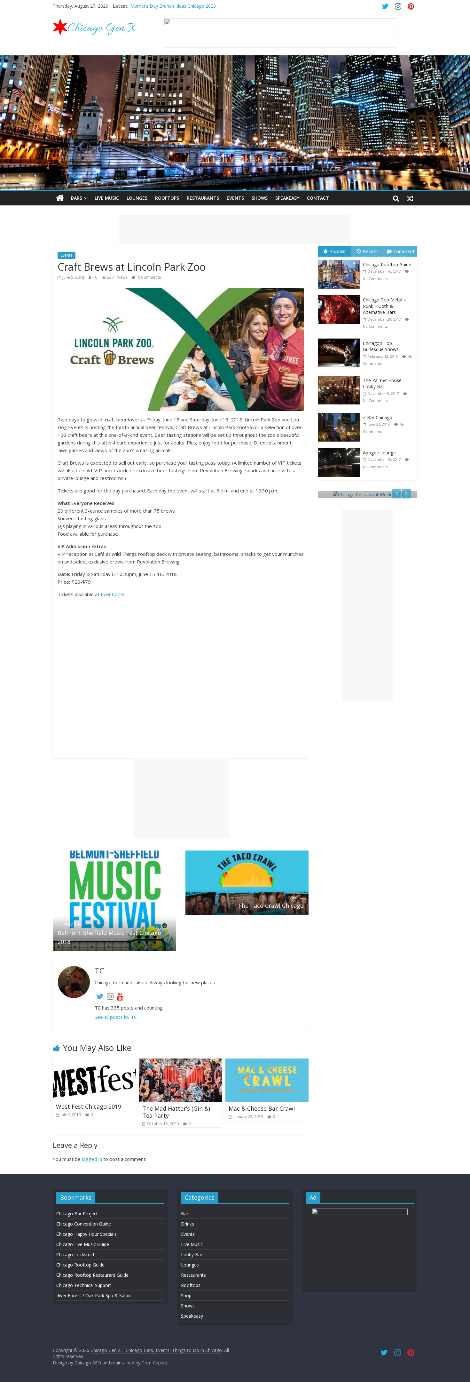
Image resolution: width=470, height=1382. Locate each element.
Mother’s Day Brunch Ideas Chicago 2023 (173, 6)
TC (95, 277)
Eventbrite (112, 594)
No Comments (375, 278)
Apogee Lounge (379, 453)
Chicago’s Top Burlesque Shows (381, 346)
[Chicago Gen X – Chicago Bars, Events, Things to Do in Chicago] (60, 198)
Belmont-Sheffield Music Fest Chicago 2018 (109, 933)
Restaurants (203, 198)
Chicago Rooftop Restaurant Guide (92, 1275)
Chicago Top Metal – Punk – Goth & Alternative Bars (384, 306)
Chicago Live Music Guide (82, 1244)
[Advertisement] (235, 229)
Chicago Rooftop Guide (387, 264)
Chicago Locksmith (76, 1254)
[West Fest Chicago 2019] (94, 1062)
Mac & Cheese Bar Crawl (262, 1108)
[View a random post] (410, 198)
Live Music (107, 198)
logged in (92, 1159)
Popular (337, 251)
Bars (76, 198)
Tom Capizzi (154, 1363)
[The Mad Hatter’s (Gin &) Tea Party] (180, 1062)
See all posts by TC (116, 1017)
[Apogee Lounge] (340, 448)
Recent (370, 251)
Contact (318, 198)
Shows (260, 198)
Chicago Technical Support (83, 1285)
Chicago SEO (87, 1363)
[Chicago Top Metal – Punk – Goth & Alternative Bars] (340, 295)
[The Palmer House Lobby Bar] (340, 376)
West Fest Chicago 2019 (88, 1106)
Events (235, 198)
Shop (186, 1295)
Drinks (187, 1224)
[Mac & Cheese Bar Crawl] (267, 1062)
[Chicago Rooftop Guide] (340, 260)
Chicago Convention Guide (83, 1224)
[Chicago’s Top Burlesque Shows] (340, 339)
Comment (404, 251)
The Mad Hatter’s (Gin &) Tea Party (176, 1112)
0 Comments (149, 277)
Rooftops (167, 198)
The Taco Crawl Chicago (271, 901)
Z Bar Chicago (377, 417)
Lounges (137, 198)
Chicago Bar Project (77, 1213)
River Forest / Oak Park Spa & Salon (93, 1295)
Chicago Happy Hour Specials (86, 1234)
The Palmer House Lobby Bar (382, 383)
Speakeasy (287, 198)
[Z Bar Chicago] (340, 413)
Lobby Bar (191, 1254)
